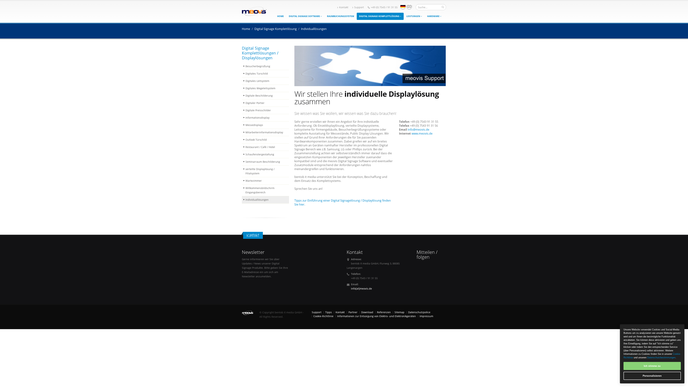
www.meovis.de (422, 133)
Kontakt (343, 7)
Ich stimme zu (652, 365)
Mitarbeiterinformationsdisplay (264, 132)
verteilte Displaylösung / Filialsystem (259, 171)
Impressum (426, 316)
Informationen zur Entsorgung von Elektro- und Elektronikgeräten (376, 316)
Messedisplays (254, 125)
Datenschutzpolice (419, 312)
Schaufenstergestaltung (259, 154)
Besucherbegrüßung (257, 66)
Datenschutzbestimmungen (661, 357)
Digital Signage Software (305, 16)
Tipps (328, 312)
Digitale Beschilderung (259, 95)
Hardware (433, 16)
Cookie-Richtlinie (323, 316)
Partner (352, 312)
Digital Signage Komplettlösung (379, 16)
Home (280, 16)
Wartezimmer (253, 180)
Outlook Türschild (256, 139)
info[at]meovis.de (361, 288)
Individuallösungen (257, 199)
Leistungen (413, 16)
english (409, 6)
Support (359, 7)
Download (367, 312)
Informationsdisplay (257, 117)
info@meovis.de (418, 130)
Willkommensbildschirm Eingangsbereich (259, 190)
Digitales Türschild (256, 73)
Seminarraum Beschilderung (262, 161)
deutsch (403, 6)
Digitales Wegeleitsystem (260, 88)
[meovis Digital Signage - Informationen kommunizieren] (254, 11)
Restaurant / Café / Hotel (260, 147)
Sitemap (399, 312)
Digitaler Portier (254, 103)
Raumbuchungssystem (340, 16)
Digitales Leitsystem (257, 81)
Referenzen (384, 312)
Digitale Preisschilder (258, 110)
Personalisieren (652, 375)
